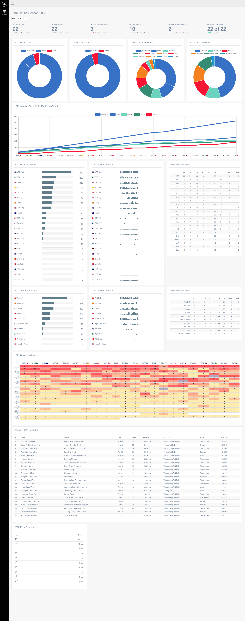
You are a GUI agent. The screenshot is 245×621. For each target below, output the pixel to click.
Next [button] (19, 18)
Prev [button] (13, 18)
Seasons (4, 14)
